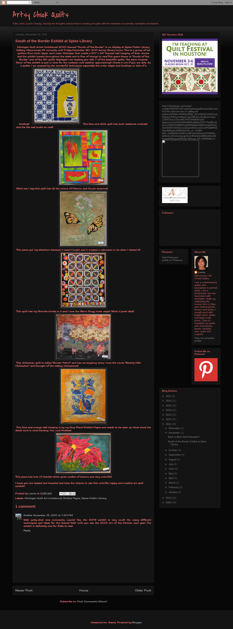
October (173, 450)
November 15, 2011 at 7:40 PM (53, 515)
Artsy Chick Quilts (41, 14)
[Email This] (61, 493)
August (173, 459)
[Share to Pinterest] (74, 493)
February (174, 487)
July (171, 464)
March (172, 482)
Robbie (28, 515)
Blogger (137, 622)
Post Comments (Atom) (92, 601)
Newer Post (23, 590)
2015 (169, 405)
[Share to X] (67, 493)
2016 (169, 400)
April (171, 478)
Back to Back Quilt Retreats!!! (184, 436)
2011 (169, 424)
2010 (169, 497)
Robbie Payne (71, 498)
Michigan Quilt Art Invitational (43, 498)
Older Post (143, 590)
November (175, 432)
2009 (169, 502)
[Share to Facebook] (70, 493)
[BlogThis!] (64, 493)
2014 (169, 410)
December (175, 428)
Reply (27, 530)
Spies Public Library (94, 498)
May (171, 473)
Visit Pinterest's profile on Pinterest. (172, 259)
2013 (169, 414)
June (172, 468)
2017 (169, 396)
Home (83, 590)
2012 (169, 419)
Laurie (201, 272)
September (175, 454)
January (173, 492)
